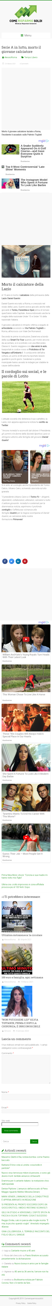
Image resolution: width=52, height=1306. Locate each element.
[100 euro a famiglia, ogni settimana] (17, 945)
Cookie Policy (31, 1303)
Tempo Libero (30, 57)
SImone (7, 1031)
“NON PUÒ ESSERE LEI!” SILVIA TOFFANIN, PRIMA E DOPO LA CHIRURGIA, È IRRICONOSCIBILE (21, 1023)
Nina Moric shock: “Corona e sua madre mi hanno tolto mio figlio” (24, 876)
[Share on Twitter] (11, 563)
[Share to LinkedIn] (18, 563)
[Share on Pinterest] (25, 563)
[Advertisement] (26, 99)
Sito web (6, 1120)
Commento (8, 1053)
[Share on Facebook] (5, 563)
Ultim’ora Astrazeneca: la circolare (22, 935)
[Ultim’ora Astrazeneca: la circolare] (17, 902)
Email (5, 1107)
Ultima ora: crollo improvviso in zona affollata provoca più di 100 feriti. (23, 885)
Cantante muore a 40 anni (23, 1250)
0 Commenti (24, 64)
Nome (5, 1092)
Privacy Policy (20, 1303)
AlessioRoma (10, 57)
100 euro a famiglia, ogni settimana (22, 977)
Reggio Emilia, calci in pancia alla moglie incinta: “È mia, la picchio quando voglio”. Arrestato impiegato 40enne (25, 1223)
